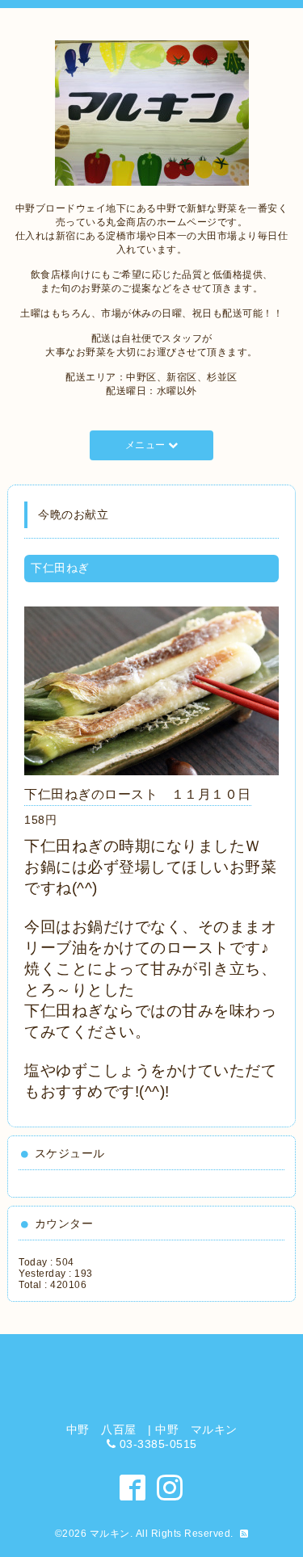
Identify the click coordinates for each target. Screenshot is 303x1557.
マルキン (110, 1533)
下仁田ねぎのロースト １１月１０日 (137, 794)
